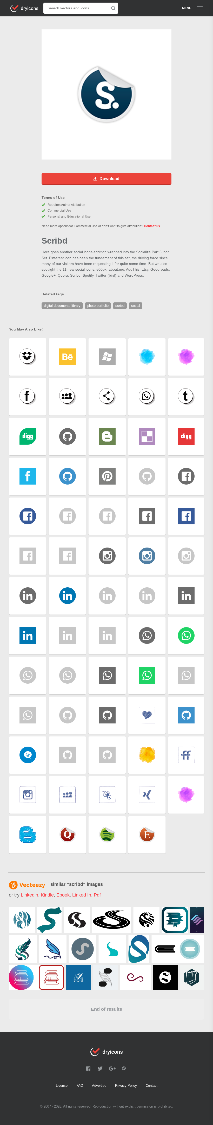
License (62, 1086)
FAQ (79, 1086)
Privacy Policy (126, 1086)
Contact (151, 1086)
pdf (97, 895)
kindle (47, 895)
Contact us (152, 226)
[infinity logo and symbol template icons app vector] (135, 977)
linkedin (29, 895)
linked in (81, 895)
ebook (63, 895)
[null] (22, 920)
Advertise (99, 1086)
